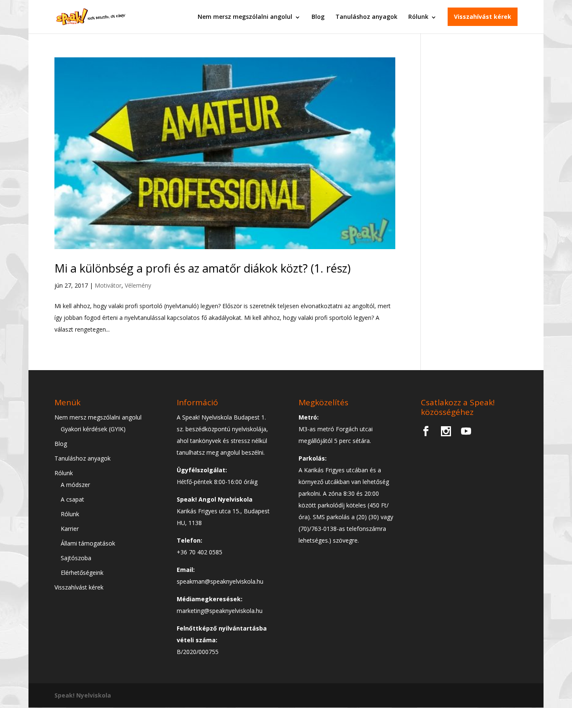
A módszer (75, 485)
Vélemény (138, 285)
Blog (318, 17)
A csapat (72, 499)
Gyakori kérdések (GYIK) (93, 429)
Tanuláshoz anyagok (366, 17)
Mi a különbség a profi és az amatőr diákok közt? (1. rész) (202, 268)
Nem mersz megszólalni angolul (245, 17)
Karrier (70, 529)
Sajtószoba (76, 558)
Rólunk (418, 17)
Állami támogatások (88, 543)
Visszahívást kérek (482, 17)
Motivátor (108, 285)
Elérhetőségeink (82, 573)
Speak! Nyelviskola (82, 695)
